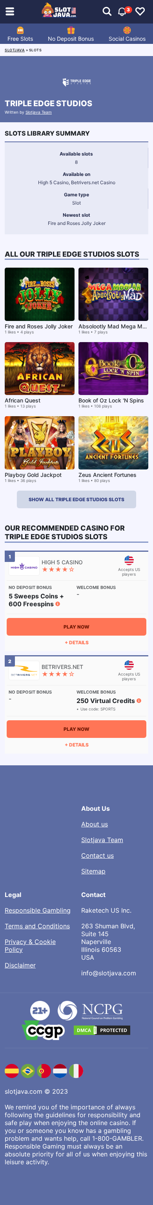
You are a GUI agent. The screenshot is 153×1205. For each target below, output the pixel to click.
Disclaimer (20, 965)
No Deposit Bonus (71, 38)
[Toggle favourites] (140, 11)
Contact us (97, 855)
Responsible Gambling (38, 910)
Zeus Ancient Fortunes (107, 474)
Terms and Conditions (37, 926)
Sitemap (93, 871)
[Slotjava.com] (59, 12)
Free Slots (20, 38)
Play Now (76, 627)
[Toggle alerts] (107, 11)
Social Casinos (127, 38)
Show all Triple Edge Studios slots (76, 499)
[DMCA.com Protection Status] (102, 1030)
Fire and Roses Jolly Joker (39, 326)
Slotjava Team (39, 112)
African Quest (22, 400)
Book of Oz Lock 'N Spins (111, 400)
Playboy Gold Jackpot (33, 474)
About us (94, 824)
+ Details (77, 642)
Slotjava (15, 50)
